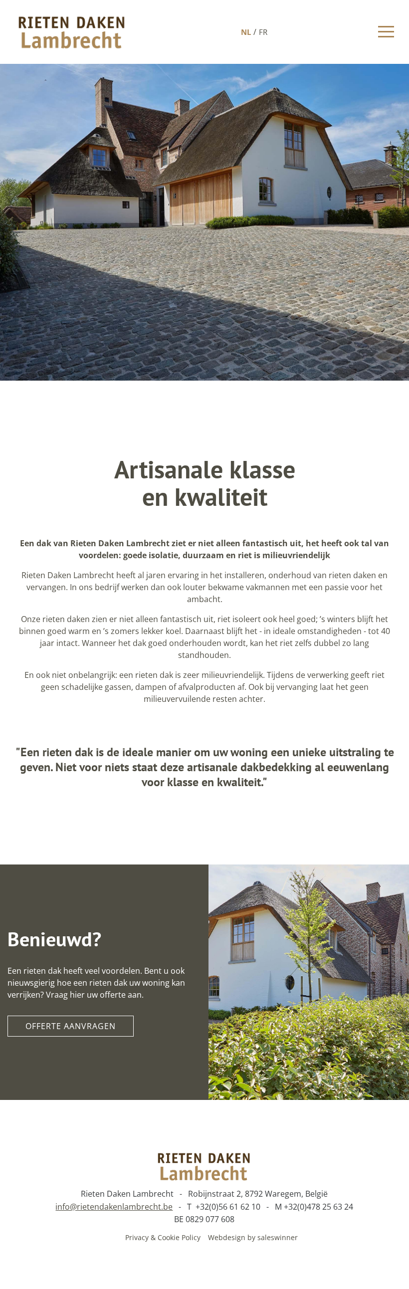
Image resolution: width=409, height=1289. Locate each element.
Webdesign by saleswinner (253, 1237)
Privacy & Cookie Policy (163, 1237)
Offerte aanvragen (70, 1026)
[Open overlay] (386, 31)
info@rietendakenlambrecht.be (114, 1206)
